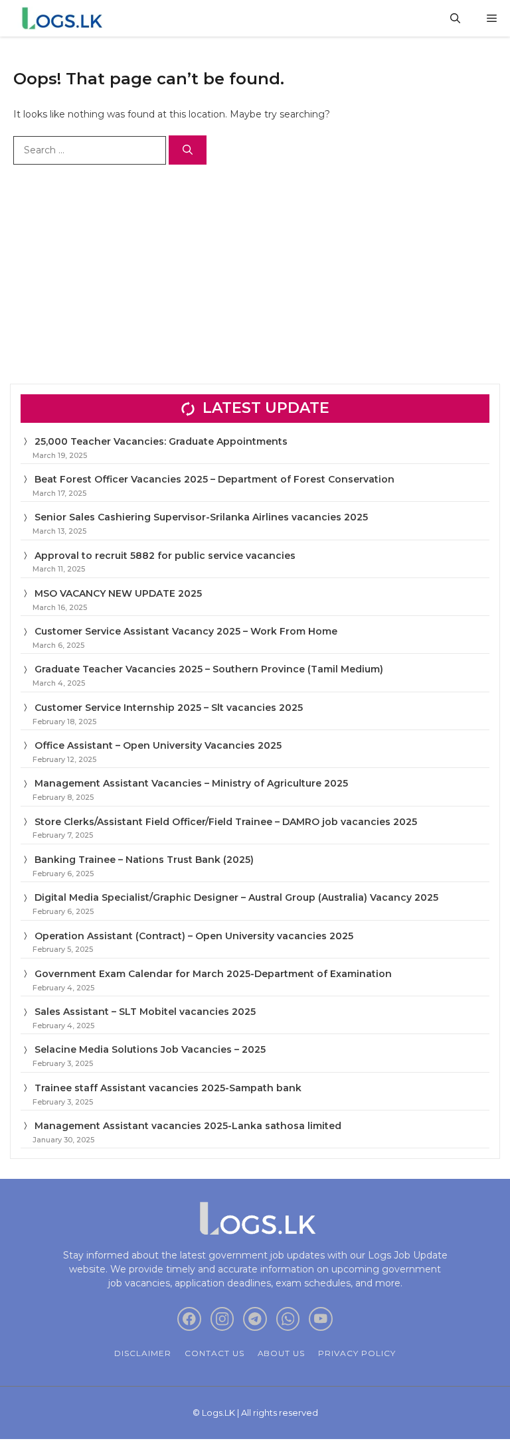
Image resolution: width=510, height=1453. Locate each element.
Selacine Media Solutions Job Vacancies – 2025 (150, 1049)
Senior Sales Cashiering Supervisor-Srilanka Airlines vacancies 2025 (201, 517)
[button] (455, 18)
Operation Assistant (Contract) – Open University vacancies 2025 (194, 936)
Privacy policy (356, 1353)
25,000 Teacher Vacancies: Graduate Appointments (161, 441)
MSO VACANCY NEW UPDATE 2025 (118, 593)
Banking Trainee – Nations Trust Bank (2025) (144, 860)
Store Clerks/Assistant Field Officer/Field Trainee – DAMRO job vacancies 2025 (226, 822)
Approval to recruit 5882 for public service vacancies (165, 556)
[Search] (188, 150)
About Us (281, 1353)
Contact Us (214, 1353)
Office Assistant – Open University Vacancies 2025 (158, 745)
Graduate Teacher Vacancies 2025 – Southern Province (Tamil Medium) (209, 669)
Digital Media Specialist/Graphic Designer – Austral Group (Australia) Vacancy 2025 (236, 897)
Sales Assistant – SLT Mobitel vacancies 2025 (145, 1012)
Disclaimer (142, 1353)
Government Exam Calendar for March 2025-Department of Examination (213, 974)
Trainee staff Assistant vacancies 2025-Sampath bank (168, 1088)
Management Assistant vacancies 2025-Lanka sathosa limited (188, 1126)
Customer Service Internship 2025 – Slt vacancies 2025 (169, 708)
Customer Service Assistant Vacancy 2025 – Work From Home (186, 631)
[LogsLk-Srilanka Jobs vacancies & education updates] (65, 18)
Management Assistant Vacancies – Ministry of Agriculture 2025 (191, 783)
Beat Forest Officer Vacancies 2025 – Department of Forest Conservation (214, 479)
